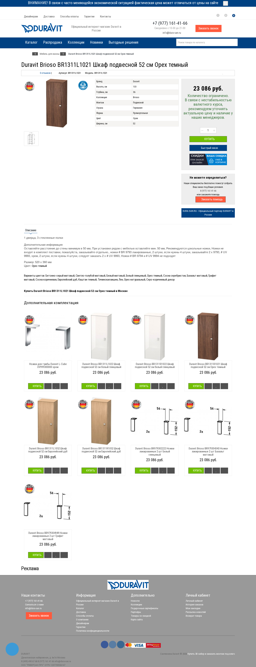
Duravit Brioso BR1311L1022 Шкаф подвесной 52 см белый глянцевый (101, 365)
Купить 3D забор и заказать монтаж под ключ (211, 653)
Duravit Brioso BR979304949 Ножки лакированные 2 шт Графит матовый (47, 536)
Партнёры (136, 612)
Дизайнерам (31, 16)
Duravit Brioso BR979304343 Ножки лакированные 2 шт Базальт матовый (208, 451)
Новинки (96, 42)
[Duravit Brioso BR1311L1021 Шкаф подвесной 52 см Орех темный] (57, 103)
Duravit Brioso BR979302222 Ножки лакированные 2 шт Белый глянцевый (154, 451)
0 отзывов (45, 73)
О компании (82, 619)
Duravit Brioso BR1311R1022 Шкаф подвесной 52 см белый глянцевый (155, 365)
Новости (135, 600)
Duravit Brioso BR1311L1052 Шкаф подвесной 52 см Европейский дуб (47, 450)
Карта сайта (137, 619)
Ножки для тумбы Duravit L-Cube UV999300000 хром (48, 365)
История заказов (194, 604)
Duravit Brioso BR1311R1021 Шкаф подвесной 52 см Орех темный (208, 365)
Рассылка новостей (196, 612)
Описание (30, 230)
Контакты (105, 16)
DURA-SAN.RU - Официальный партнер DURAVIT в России (208, 213)
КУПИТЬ (209, 139)
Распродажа (52, 42)
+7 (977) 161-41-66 (34, 600)
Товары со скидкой (141, 615)
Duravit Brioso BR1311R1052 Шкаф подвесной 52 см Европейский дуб (101, 450)
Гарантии (89, 16)
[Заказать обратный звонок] (12, 649)
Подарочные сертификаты (144, 608)
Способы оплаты (69, 16)
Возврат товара (194, 615)
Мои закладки (193, 608)
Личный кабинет (194, 600)
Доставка (49, 16)
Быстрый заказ (209, 147)
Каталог (80, 608)
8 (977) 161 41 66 (208, 190)
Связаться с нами (34, 604)
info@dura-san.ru (171, 32)
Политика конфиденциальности (92, 630)
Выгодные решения (123, 42)
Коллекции (76, 42)
